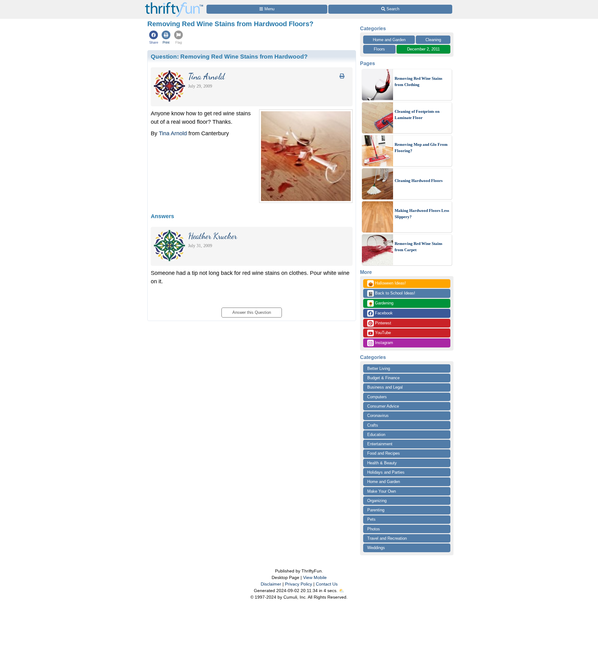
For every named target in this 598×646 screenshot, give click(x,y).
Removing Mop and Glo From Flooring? (421, 147)
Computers (377, 397)
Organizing (377, 500)
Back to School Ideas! (391, 293)
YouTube (382, 332)
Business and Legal (385, 387)
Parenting (375, 510)
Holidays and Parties (386, 472)
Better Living (378, 368)
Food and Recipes (383, 453)
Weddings (376, 547)
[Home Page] (174, 3)
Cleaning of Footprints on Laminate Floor (417, 114)
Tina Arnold (173, 133)
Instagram (383, 342)
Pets (371, 519)
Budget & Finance (383, 378)
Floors (379, 49)
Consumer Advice (383, 406)
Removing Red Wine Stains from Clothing (418, 81)
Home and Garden (389, 39)
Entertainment (379, 444)
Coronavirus (378, 415)
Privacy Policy (298, 583)
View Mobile (315, 577)
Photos (373, 529)
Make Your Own (381, 491)
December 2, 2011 (423, 49)
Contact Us (327, 583)
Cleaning (433, 39)
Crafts (372, 425)
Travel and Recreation (387, 538)
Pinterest (382, 323)
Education (376, 434)
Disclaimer (271, 583)
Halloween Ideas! (387, 283)
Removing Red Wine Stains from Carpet (418, 246)
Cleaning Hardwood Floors (419, 180)
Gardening (380, 303)
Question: (229, 56)
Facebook (383, 313)
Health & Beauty (382, 463)
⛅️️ (341, 590)
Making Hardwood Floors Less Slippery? (422, 213)
